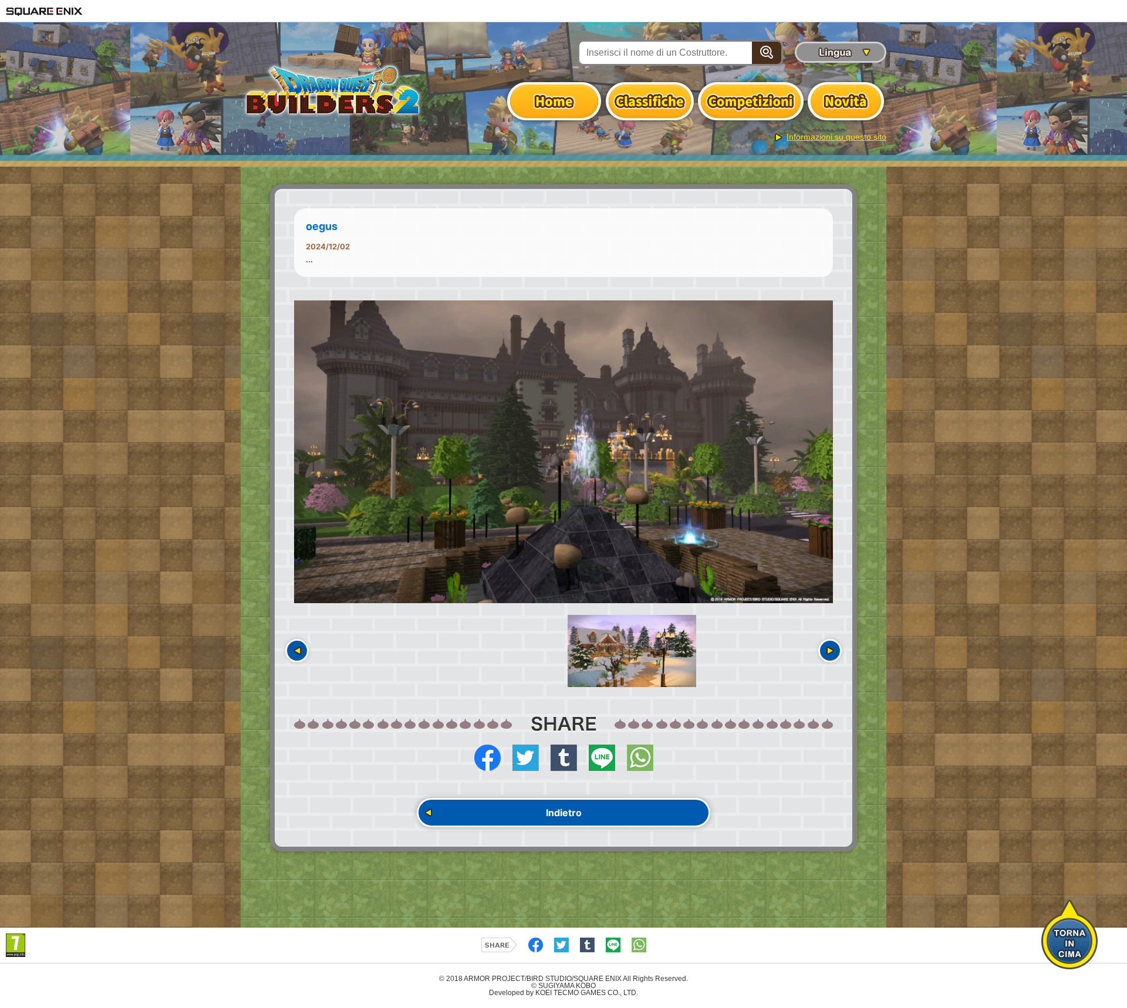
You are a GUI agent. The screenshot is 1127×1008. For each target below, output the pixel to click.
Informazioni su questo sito (836, 136)
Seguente (830, 650)
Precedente (297, 650)
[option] (563, 451)
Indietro (564, 812)
